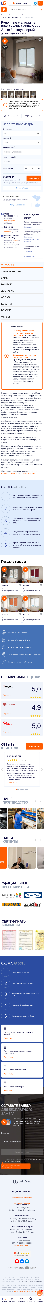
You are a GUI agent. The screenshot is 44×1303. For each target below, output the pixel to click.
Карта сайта (18, 1245)
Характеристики (12, 271)
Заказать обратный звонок (22, 1197)
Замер (5, 278)
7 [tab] (23, 789)
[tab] (22, 265)
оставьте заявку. (28, 473)
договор (26, 993)
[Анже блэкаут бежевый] (4, 94)
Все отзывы (34, 746)
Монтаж (6, 284)
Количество (8, 169)
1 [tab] (16, 789)
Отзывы (6, 316)
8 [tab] (25, 789)
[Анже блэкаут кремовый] (26, 94)
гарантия (7, 232)
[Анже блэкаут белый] (11, 94)
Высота (6, 138)
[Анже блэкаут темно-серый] (33, 94)
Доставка (7, 291)
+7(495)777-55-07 (9, 473)
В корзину (33, 178)
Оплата (5, 297)
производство (9, 221)
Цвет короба (8, 157)
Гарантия (7, 303)
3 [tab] (18, 789)
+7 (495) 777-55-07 (22, 1191)
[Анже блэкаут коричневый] (18, 94)
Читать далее (12, 783)
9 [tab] (26, 789)
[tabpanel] (22, 59)
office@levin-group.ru (22, 1203)
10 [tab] (27, 789)
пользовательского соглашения (24, 1291)
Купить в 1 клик (22, 188)
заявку (26, 972)
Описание (7, 264)
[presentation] (22, 133)
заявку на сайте (32, 495)
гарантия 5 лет (28, 1016)
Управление (8, 148)
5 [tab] (21, 789)
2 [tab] (17, 789)
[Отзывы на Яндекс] (22, 1254)
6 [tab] (22, 789)
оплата (15, 240)
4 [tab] (20, 789)
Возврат (6, 310)
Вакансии (27, 1245)
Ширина (6, 129)
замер (21, 983)
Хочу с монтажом (17, 205)
